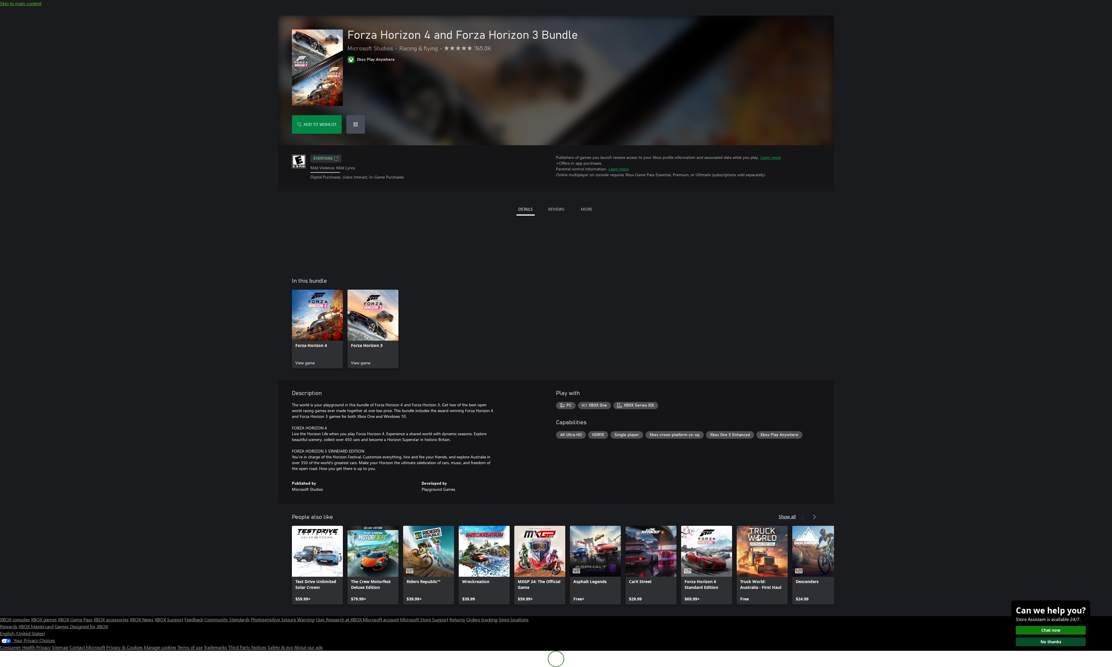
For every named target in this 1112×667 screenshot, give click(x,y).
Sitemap (60, 647)
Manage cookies (160, 647)
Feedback (193, 619)
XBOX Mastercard (36, 626)
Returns (457, 619)
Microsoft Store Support (424, 619)
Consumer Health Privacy (25, 647)
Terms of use (190, 647)
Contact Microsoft (87, 647)
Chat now (1050, 630)
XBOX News (141, 619)
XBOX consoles (15, 619)
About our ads (308, 647)
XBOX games (44, 619)
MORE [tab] (586, 209)
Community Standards (227, 619)
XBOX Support (169, 619)
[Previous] (803, 517)
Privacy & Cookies (124, 647)
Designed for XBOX (89, 626)
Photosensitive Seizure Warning (282, 619)
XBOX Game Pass (75, 619)
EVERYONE (323, 159)
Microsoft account (381, 619)
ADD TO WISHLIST (319, 124)
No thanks (1050, 641)
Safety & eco (280, 647)
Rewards (8, 626)
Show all (787, 516)
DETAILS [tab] (525, 209)
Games (62, 626)
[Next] (814, 517)
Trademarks (215, 647)
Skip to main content (20, 3)
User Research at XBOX (339, 619)
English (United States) (22, 633)
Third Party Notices (247, 647)
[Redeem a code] (355, 124)
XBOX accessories (111, 619)
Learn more (770, 157)
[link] (317, 329)
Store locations (513, 619)
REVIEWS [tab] (556, 209)
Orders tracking (482, 619)
